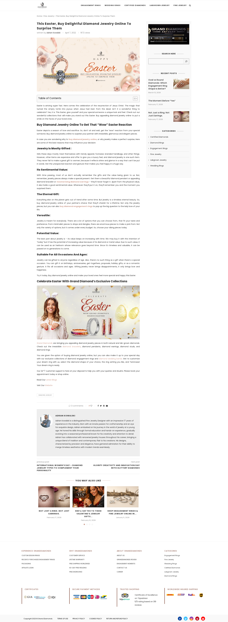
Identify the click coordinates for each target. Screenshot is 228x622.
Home (39, 16)
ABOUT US (121, 555)
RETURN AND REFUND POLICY (117, 619)
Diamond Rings (157, 143)
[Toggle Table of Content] (134, 98)
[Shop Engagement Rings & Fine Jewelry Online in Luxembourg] (123, 496)
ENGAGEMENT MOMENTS (126, 564)
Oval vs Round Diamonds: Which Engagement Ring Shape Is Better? (157, 84)
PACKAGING (26, 564)
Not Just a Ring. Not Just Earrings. (54, 512)
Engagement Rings (91, 5)
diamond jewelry (45, 395)
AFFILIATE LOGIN (28, 568)
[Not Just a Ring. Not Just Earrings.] (54, 496)
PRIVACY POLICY (79, 619)
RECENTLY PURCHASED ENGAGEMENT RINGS (38, 559)
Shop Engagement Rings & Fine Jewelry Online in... (122, 512)
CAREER (120, 572)
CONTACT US (122, 568)
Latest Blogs (51, 379)
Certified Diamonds (135, 5)
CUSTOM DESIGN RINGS (31, 555)
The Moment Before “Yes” (161, 100)
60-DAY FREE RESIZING (78, 568)
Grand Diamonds (45, 343)
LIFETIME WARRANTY (76, 559)
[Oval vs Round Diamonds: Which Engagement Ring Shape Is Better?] (181, 83)
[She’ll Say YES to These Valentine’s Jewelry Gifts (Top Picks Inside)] (88, 496)
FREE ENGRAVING (75, 572)
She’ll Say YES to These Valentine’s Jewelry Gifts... (88, 514)
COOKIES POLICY (95, 619)
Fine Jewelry (180, 5)
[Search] (186, 61)
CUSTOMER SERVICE (77, 555)
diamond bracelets (72, 346)
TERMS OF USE (62, 619)
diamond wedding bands (110, 358)
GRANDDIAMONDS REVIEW (127, 559)
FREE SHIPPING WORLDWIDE (79, 564)
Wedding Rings (112, 5)
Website (49, 385)
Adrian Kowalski (53, 32)
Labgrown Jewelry (160, 5)
